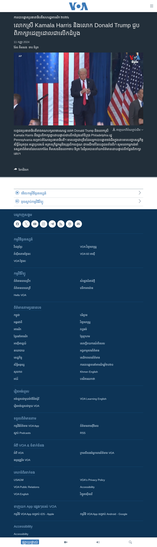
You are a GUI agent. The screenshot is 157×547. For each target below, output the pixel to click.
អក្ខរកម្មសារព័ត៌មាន (89, 350)
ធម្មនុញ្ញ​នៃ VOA (22, 460)
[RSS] (61, 224)
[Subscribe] (78, 224)
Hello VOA (20, 295)
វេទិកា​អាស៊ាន (86, 288)
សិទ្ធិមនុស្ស (19, 364)
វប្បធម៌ (83, 329)
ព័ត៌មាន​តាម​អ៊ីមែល (89, 426)
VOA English (21, 494)
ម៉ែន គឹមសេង (20, 47)
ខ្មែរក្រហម (85, 336)
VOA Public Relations (26, 487)
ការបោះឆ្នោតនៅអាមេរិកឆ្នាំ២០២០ (96, 364)
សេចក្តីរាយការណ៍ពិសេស (92, 343)
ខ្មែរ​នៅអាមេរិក (21, 336)
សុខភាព (18, 371)
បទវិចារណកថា (87, 379)
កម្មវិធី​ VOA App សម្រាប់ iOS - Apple (34, 514)
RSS (82, 433)
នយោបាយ (19, 350)
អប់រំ (16, 379)
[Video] (65, 542)
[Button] (21, 170)
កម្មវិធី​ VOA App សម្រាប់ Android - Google (103, 514)
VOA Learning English (93, 399)
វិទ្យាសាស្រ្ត (85, 322)
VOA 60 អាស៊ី (87, 254)
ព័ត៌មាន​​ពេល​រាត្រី (22, 288)
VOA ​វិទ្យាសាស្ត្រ (88, 246)
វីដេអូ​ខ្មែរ (18, 246)
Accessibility (87, 487)
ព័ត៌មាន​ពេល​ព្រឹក (22, 281)
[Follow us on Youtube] (34, 224)
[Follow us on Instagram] (43, 224)
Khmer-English (89, 371)
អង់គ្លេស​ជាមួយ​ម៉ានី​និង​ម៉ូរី (26, 399)
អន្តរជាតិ (18, 322)
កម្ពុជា (17, 315)
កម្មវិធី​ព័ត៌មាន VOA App (26, 426)
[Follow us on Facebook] (17, 224)
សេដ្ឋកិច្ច (18, 357)
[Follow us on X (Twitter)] (26, 224)
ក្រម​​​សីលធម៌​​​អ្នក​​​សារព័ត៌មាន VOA (97, 453)
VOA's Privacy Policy (92, 480)
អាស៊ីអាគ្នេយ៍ (20, 343)
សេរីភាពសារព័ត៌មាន (90, 357)
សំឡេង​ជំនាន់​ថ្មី (87, 281)
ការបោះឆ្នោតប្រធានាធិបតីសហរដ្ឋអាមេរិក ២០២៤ (41, 17)
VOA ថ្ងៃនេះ (20, 261)
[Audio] (98, 542)
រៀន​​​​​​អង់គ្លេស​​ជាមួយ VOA (26, 406)
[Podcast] (69, 224)
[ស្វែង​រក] (130, 542)
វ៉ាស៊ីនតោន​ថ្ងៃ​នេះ (22, 254)
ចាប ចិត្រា (34, 47)
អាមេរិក (17, 329)
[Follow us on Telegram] (52, 224)
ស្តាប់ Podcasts (22, 433)
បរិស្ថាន (83, 315)
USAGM (19, 480)
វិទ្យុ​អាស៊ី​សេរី (86, 494)
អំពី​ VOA (19, 453)
